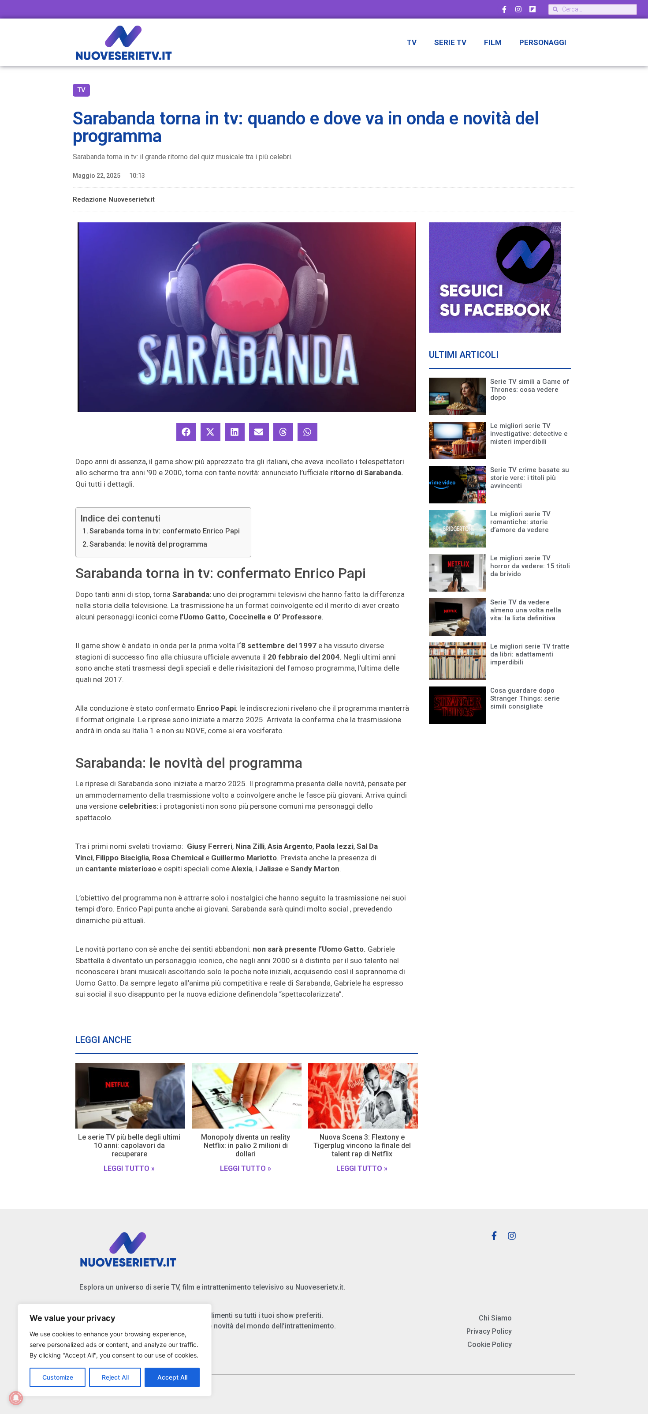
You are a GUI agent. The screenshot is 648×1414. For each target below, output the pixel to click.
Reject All (115, 1377)
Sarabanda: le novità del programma (148, 544)
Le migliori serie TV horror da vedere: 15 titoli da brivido (530, 566)
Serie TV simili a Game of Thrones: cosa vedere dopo (530, 389)
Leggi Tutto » (129, 1168)
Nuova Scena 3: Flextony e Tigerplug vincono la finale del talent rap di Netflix (362, 1145)
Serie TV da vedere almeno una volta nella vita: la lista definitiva (525, 610)
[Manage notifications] (16, 1398)
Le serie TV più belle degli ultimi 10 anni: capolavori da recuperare (129, 1145)
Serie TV (450, 42)
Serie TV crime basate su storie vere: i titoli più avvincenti (529, 478)
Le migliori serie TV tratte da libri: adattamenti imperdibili (530, 654)
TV (412, 42)
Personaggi (542, 42)
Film (493, 42)
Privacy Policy (489, 1331)
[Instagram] (518, 9)
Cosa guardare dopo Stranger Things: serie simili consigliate (525, 698)
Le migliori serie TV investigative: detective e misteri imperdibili (529, 434)
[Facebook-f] (504, 9)
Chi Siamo (495, 1318)
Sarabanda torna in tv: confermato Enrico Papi (164, 531)
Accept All (172, 1377)
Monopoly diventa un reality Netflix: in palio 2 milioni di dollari (245, 1145)
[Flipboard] (532, 9)
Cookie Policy (489, 1344)
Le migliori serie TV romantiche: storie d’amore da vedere (520, 522)
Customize (57, 1377)
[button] (186, 432)
